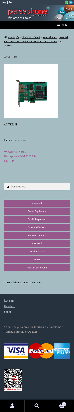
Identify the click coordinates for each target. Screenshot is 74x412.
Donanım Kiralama (37, 227)
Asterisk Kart (50, 37)
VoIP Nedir (37, 243)
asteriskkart (21, 140)
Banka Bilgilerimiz (37, 211)
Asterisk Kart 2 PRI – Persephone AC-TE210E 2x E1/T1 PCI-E (20, 156)
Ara (37, 406)
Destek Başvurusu (37, 267)
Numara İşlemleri (37, 235)
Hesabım (12, 406)
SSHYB (37, 259)
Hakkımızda (37, 203)
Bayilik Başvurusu (37, 219)
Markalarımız (37, 251)
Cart (57, 402)
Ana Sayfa (13, 37)
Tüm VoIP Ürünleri (31, 37)
